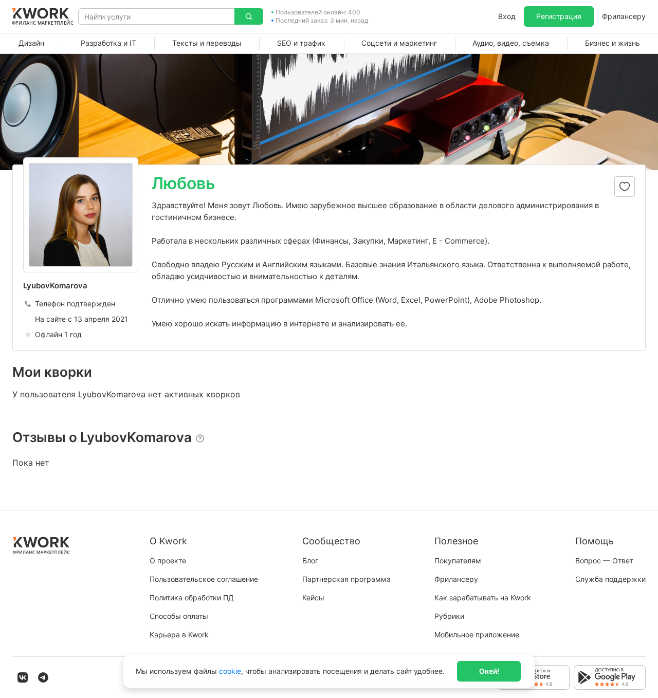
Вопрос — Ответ (604, 560)
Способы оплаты (179, 616)
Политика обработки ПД (192, 597)
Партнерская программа (346, 579)
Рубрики (449, 616)
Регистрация (558, 16)
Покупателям (457, 560)
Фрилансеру (624, 16)
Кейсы (313, 597)
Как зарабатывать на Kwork (482, 597)
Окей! (489, 671)
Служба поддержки (610, 579)
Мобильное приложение (476, 634)
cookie (230, 671)
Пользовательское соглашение (204, 579)
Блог (310, 560)
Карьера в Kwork (179, 634)
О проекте (168, 560)
